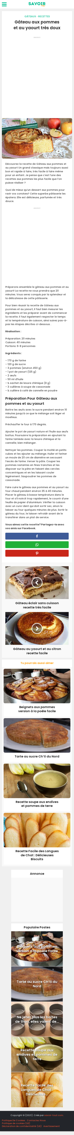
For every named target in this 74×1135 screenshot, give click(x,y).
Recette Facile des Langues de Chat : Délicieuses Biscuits (37, 855)
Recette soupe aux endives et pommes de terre (37, 804)
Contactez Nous (36, 1120)
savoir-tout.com (53, 1115)
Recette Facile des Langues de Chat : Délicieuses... (37, 1090)
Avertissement (51, 1126)
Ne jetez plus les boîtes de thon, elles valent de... (37, 1019)
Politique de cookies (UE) (16, 1123)
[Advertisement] (37, 76)
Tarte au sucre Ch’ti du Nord (37, 756)
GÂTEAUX (30, 16)
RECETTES (44, 16)
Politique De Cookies (13, 1120)
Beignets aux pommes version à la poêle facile (37, 709)
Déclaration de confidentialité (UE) (22, 1126)
